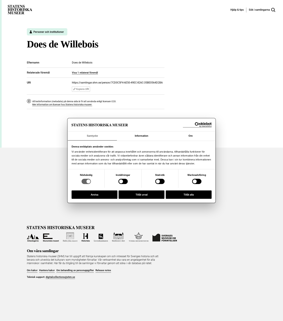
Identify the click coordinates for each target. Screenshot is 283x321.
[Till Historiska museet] (86, 237)
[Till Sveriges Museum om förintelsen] (164, 237)
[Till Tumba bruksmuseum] (139, 237)
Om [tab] (191, 135)
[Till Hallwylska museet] (70, 237)
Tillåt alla (189, 194)
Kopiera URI (82, 89)
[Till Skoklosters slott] (118, 237)
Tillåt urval (142, 194)
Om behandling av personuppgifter (75, 270)
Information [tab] (141, 135)
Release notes (103, 270)
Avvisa (94, 194)
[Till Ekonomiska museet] (51, 237)
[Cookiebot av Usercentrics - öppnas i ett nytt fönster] (197, 124)
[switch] (123, 181)
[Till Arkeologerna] (33, 237)
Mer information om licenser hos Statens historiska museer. (62, 104)
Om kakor (32, 270)
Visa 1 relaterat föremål (85, 72)
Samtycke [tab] (92, 135)
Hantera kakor (47, 270)
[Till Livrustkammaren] (101, 237)
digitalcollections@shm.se (60, 277)
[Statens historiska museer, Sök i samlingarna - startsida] (20, 9)
